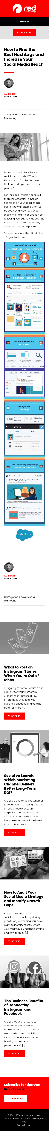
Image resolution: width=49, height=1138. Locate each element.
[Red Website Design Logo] (24, 3)
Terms (20, 1125)
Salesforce (10, 233)
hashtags (24, 172)
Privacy (27, 1125)
